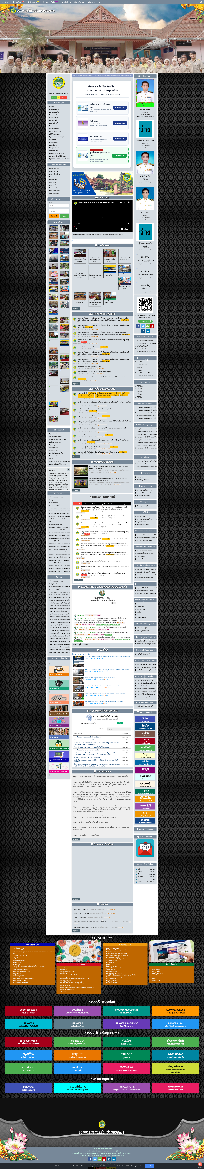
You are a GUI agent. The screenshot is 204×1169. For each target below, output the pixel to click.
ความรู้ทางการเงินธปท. (157, 973)
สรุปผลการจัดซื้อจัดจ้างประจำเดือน (144, 553)
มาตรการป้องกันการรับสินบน (143, 686)
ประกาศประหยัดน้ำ (141, 464)
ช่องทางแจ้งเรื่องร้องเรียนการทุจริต (144, 590)
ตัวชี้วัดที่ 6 (139, 397)
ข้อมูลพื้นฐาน (19, 2)
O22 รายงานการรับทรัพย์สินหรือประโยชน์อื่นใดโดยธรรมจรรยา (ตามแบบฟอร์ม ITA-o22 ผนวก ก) (59, 554)
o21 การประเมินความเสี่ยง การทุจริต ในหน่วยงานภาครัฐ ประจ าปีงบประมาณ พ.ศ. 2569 (59, 636)
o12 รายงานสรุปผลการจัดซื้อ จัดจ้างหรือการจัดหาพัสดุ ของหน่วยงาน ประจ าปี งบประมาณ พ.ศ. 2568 (59, 611)
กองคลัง (108, 964)
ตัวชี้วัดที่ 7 (139, 394)
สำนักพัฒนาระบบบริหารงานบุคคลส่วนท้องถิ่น (117, 950)
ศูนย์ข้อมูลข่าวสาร (54, 445)
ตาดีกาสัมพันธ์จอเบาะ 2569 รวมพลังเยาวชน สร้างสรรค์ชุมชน (94, 371)
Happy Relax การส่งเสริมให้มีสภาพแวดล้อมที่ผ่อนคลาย (146, 440)
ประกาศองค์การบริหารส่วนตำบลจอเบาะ (89, 347)
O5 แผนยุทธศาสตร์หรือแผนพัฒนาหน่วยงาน (59, 508)
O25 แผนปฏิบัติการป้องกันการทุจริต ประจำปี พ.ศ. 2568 (59, 563)
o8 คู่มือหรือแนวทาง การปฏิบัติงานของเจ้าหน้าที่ (59, 600)
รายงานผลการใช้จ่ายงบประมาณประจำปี (146, 535)
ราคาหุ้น (154, 978)
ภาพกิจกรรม (80, 2)
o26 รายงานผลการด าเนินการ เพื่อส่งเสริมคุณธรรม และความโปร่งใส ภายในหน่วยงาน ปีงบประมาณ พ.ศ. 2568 (59, 649)
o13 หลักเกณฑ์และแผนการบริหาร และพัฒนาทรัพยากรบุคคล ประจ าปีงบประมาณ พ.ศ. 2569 (59, 614)
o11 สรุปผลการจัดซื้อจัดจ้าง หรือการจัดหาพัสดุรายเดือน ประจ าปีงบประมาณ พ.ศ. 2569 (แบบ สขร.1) (59, 608)
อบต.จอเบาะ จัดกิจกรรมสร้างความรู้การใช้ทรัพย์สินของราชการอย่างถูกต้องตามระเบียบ (103, 573)
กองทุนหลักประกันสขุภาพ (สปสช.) (58, 439)
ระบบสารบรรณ (63, 969)
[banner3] (102, 241)
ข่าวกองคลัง (53, 185)
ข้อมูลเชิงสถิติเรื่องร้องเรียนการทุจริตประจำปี (146, 588)
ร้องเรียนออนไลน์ (140, 615)
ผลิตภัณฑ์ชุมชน (54, 171)
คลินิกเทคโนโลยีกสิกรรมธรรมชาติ (144, 340)
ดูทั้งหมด (76, 308)
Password (51, 208)
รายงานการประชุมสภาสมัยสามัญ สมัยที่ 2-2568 (146, 415)
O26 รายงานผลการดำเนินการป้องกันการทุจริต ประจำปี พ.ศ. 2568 (59, 565)
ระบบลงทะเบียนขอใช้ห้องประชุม (58, 156)
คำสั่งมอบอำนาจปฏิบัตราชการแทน (58, 464)
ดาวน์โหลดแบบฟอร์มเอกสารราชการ (22, 971)
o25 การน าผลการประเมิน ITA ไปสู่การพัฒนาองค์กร (59, 647)
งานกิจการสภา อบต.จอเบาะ (57, 153)
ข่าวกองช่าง (53, 182)
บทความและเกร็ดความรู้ (19, 960)
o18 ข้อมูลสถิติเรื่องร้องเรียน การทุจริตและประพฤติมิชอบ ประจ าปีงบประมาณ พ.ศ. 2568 (59, 627)
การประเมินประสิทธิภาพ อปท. (20, 950)
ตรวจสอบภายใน (54, 177)
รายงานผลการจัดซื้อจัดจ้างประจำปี (144, 550)
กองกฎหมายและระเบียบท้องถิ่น (113, 957)
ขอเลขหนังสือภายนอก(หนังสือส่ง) (144, 375)
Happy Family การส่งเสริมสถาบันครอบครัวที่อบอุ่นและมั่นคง (146, 429)
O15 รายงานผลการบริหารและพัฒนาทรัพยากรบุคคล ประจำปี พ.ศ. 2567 (59, 535)
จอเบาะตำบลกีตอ (54, 193)
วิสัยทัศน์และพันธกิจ (55, 134)
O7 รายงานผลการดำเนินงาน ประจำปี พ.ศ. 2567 (59, 513)
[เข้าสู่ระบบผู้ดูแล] (201, 2)
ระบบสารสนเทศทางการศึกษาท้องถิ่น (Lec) (70, 975)
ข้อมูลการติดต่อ (54, 142)
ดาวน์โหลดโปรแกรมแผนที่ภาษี (20, 969)
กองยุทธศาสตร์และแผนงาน (112, 960)
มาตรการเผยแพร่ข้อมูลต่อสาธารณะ (145, 696)
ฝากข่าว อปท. (63, 991)
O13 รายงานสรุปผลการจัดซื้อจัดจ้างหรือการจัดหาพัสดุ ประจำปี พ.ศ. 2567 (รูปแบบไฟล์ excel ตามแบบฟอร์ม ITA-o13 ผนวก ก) (59, 530)
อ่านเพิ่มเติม (141, 1166)
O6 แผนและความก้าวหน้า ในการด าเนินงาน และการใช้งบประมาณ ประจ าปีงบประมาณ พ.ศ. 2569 (59, 594)
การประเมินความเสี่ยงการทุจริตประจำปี (146, 643)
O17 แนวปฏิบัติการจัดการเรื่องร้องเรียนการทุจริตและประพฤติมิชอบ (59, 541)
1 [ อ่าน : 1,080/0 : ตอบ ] (80, 917)
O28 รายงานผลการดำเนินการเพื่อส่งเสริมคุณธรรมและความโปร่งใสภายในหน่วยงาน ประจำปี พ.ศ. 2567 (59, 571)
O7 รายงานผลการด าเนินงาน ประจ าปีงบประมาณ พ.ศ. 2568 (59, 597)
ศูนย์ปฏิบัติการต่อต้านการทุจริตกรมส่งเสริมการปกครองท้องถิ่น (121, 975)
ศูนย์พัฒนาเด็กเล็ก (54, 434)
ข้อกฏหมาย (125, 504)
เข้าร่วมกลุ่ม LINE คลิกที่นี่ (145, 321)
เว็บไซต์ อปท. (16, 964)
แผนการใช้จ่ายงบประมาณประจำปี (144, 540)
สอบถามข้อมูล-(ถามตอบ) (142, 479)
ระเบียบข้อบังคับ (54, 123)
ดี (58, 97)
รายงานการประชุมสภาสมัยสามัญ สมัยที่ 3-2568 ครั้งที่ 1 (146, 407)
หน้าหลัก (6, 2)
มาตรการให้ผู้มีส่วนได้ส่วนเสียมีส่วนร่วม (145, 694)
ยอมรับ (150, 1166)
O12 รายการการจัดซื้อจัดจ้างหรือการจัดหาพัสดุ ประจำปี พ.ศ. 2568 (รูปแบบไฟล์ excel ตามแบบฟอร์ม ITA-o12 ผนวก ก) (59, 527)
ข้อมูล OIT (110, 504)
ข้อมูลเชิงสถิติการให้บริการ (142, 521)
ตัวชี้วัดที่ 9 (139, 389)
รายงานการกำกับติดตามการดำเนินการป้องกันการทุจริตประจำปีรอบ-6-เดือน (146, 667)
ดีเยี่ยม (54, 97)
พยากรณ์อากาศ (156, 980)
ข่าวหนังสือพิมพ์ (156, 969)
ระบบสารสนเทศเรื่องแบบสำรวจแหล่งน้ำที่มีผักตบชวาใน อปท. (75, 978)
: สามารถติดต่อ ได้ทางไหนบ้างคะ (86, 835)
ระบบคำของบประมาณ (65, 985)
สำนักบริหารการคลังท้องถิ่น (112, 948)
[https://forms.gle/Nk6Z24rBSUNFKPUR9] (102, 183)
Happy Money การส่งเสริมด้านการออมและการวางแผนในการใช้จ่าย (146, 431)
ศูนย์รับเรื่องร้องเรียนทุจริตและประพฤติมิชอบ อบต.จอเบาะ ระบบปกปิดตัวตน (60, 158)
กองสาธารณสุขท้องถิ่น (111, 980)
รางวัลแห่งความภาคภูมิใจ (56, 453)
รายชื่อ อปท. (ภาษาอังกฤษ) (20, 955)
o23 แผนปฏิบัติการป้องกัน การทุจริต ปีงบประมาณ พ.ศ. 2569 (59, 641)
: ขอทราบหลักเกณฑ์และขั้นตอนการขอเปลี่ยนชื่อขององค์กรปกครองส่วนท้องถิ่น (100, 777)
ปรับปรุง (63, 97)
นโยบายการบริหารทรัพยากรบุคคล (144, 577)
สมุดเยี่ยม (138, 612)
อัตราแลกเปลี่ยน (156, 971)
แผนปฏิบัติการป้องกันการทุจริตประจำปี (146, 670)
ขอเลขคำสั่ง (139, 370)
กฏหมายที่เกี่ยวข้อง (54, 128)
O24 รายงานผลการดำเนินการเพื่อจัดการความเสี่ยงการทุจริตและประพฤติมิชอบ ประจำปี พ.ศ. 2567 (59, 560)
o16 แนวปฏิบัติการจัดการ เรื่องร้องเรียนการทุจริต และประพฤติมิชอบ (59, 622)
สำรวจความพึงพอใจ (141, 617)
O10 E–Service (52, 521)
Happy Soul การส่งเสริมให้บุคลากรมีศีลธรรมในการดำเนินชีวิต (146, 434)
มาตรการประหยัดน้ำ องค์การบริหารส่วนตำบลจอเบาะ (146, 461)
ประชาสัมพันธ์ (77, 504)
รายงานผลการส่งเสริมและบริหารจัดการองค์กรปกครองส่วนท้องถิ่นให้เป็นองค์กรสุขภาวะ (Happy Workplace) (146, 451)
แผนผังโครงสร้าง (54, 115)
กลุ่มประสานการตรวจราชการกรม (114, 973)
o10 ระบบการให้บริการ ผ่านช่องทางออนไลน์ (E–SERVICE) (59, 605)
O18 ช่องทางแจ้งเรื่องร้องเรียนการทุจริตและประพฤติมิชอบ (59, 543)
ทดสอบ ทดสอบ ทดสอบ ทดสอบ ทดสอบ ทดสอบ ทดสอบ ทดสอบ (59, 652)
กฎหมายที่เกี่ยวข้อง (83, 393)
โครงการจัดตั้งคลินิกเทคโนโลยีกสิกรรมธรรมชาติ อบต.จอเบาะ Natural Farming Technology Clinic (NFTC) (146, 351)
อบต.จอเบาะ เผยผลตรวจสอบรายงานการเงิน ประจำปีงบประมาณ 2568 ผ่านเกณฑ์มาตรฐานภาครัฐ (104, 377)
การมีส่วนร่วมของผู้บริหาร (142, 628)
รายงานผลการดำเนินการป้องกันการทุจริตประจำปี (146, 664)
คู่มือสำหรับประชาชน (55, 442)
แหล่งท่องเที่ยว (54, 450)
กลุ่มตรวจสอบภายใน (111, 969)
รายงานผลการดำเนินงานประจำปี (144, 490)
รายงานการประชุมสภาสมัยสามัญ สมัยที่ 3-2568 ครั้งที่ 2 (146, 413)
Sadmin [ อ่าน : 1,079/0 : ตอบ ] (82, 913)
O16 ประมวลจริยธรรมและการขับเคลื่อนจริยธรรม (59, 538)
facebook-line (140, 477)
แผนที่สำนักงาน (54, 125)
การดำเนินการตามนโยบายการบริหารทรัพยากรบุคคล (146, 575)
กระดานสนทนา (140, 604)
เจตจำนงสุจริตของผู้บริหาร (142, 630)
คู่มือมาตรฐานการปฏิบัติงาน (143, 506)
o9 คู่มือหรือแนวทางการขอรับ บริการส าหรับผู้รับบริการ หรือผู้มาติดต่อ (59, 603)
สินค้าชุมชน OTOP (54, 447)
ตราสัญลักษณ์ (53, 120)
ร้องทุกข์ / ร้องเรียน (54, 147)
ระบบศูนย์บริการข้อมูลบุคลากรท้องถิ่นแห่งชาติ (71, 982)
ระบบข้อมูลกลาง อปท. (18, 948)
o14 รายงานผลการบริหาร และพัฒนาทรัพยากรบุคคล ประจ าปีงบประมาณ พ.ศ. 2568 (59, 616)
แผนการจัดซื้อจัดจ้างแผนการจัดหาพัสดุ (145, 559)
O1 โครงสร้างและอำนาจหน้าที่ (56, 497)
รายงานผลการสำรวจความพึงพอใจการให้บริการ (146, 519)
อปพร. (51, 458)
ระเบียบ (118, 504)
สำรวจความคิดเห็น (54, 456)
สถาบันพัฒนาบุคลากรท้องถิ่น (113, 951)
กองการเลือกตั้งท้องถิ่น (111, 978)
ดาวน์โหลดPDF (125, 320)
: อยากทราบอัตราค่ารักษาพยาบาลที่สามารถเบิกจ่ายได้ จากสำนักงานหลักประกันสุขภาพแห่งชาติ (101, 828)
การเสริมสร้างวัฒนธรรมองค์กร (143, 654)
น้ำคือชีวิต (15, 968)
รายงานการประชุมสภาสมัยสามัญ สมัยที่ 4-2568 (146, 410)
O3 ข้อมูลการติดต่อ (53, 502)
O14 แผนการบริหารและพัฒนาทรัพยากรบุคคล (59, 532)
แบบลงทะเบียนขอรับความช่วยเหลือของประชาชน (91, 435)
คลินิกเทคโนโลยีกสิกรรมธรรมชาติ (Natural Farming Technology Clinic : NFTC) (146, 343)
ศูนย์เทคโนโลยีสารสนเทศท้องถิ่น (114, 968)
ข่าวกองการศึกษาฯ (54, 188)
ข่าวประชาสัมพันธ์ (51, 2)
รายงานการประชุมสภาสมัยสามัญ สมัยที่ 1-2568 (146, 418)
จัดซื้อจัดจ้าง (67, 2)
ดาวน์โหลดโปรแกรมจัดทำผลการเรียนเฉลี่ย (23, 978)
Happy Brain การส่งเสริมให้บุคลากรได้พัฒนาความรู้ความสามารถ (146, 437)
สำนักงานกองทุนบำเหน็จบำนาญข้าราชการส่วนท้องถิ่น (119, 977)
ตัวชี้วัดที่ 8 (139, 391)
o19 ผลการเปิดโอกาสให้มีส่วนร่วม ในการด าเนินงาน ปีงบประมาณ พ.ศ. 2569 (59, 630)
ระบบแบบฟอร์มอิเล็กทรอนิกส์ (67, 989)
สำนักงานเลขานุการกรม (111, 966)
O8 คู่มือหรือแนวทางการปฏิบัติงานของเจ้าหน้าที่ (59, 516)
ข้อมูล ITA (103, 504)
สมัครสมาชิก (54, 216)
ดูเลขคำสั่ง (139, 367)
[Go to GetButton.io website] (200, 1167)
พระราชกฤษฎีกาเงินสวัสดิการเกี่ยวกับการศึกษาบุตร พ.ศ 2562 (94, 447)
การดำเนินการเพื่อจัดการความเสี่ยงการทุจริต (146, 641)
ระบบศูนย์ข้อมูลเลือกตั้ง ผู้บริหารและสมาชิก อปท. (72, 976)
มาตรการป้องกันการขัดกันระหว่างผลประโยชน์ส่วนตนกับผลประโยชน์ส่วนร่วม (146, 683)
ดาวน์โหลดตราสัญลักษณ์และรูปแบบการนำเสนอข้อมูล (18, 975)
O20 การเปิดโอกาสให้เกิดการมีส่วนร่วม (58, 549)
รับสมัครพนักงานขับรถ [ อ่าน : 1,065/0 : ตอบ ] (86, 928)
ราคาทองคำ (155, 976)
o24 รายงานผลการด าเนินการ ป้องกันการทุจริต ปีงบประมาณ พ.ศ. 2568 (59, 644)
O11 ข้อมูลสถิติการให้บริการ (55, 524)
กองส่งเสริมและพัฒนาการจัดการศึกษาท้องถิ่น (117, 955)
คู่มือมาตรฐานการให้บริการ (142, 524)
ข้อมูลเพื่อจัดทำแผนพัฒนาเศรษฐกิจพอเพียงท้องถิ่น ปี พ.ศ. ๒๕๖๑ (29, 966)
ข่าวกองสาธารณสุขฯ (55, 190)
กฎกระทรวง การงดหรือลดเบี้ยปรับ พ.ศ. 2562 (90, 416)
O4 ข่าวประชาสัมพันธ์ (54, 505)
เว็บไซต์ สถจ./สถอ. (17, 962)
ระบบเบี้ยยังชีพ (63, 973)
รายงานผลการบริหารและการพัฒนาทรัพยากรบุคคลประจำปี (146, 569)
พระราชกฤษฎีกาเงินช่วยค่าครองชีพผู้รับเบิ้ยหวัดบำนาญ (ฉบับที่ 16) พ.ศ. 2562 (98, 452)
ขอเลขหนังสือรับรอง (141, 364)
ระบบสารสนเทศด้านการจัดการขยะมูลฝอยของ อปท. (72, 984)
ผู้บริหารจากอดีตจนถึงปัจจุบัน (57, 136)
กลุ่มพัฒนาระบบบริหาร (111, 971)
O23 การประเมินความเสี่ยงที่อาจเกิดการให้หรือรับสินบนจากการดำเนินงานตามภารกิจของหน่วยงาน (59, 557)
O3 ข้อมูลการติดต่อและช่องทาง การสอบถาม (59, 586)
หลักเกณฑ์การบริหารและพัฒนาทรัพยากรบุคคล (146, 572)
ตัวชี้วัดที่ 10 (139, 386)
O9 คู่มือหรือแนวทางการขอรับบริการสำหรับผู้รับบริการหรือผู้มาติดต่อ (59, 519)
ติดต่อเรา (92, 2)
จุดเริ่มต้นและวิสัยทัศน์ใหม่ (142, 346)
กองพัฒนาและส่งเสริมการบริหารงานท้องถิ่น (116, 953)
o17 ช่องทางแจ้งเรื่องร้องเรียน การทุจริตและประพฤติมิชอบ (59, 625)
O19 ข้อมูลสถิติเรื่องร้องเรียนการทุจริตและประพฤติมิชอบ (59, 546)
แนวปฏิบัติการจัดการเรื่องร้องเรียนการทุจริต (146, 593)
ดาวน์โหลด (83, 341)
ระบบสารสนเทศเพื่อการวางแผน (67, 971)
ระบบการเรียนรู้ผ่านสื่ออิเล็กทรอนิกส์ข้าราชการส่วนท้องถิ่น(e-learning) (77, 987)
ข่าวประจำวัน (155, 967)
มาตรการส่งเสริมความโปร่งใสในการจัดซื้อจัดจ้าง (146, 691)
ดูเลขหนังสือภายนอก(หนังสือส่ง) (144, 373)
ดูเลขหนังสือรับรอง (141, 362)
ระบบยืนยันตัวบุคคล (65, 967)
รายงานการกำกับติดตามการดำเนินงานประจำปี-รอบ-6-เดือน (146, 493)
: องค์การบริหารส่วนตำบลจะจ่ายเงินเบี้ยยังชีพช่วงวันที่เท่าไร (94, 817)
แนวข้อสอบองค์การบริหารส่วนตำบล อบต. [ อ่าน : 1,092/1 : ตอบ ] (91, 922)
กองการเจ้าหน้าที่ (110, 962)
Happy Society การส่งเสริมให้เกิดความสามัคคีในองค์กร (146, 442)
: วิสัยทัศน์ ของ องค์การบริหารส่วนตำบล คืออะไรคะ (91, 822)
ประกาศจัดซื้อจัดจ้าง (55, 174)
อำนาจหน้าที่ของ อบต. (55, 131)
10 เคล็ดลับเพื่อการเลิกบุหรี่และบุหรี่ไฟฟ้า (89, 366)
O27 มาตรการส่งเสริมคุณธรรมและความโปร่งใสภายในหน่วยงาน (59, 568)
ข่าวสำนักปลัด (53, 179)
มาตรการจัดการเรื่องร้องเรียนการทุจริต (145, 688)
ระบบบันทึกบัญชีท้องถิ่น (65, 980)
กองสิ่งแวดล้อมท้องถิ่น (111, 982)
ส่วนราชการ (33, 2)
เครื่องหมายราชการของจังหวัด (20, 982)
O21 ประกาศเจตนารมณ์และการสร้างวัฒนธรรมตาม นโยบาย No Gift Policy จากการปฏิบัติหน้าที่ (59, 552)
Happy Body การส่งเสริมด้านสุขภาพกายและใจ (146, 448)
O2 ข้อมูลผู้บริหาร (53, 499)
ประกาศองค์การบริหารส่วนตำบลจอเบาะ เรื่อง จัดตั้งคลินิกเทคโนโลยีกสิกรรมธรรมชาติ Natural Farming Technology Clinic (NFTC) (146, 349)
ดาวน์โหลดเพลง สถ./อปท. (19, 980)
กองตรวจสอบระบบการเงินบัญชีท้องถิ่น (115, 959)
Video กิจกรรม (53, 145)
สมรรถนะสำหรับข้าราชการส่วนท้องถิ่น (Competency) (60, 461)
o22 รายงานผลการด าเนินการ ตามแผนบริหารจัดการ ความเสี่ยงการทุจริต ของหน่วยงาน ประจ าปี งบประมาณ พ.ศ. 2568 (59, 638)
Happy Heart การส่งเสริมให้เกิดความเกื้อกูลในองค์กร (146, 445)
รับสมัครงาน (95, 504)
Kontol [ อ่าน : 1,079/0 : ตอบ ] (82, 909)
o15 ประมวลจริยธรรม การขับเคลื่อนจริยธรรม (59, 619)
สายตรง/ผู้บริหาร (54, 150)
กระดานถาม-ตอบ (54, 109)
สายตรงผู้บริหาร (140, 606)
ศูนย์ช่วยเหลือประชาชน (56, 436)
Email (50, 202)
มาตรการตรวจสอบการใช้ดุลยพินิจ (144, 680)
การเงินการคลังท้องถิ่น (18, 959)
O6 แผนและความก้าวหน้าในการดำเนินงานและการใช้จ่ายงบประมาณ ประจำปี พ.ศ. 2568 (59, 510)
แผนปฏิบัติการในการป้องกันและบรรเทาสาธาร (146, 466)
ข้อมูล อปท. (16, 957)
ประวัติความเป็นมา (54, 117)
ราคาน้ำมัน (155, 975)
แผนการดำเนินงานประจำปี (143, 495)
